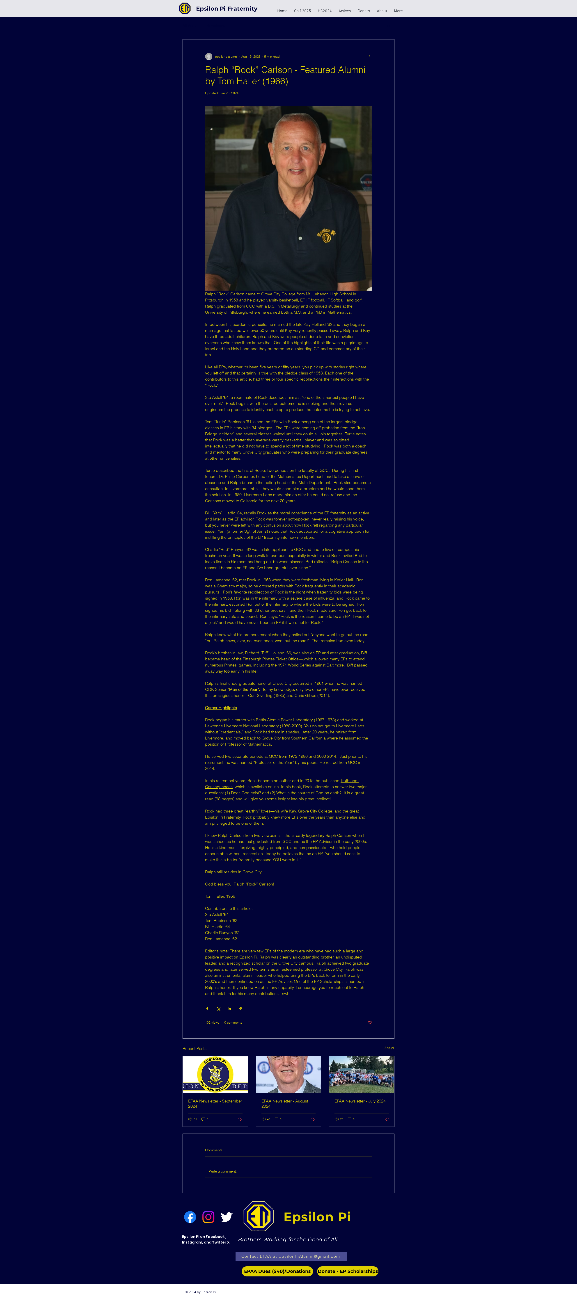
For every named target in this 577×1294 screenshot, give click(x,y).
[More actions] (369, 56)
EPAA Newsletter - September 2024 (215, 1103)
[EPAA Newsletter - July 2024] (361, 1074)
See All (389, 1048)
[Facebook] (190, 1217)
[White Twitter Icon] (227, 1217)
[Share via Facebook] (207, 1008)
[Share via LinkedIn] (229, 1008)
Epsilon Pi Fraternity (226, 8)
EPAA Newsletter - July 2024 (360, 1101)
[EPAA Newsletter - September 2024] (215, 1074)
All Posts (190, 25)
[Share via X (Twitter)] (218, 1008)
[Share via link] (240, 1008)
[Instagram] (208, 1217)
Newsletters (216, 25)
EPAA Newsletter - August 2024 (284, 1103)
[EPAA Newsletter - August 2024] (288, 1074)
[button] (389, 25)
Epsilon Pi (317, 1216)
